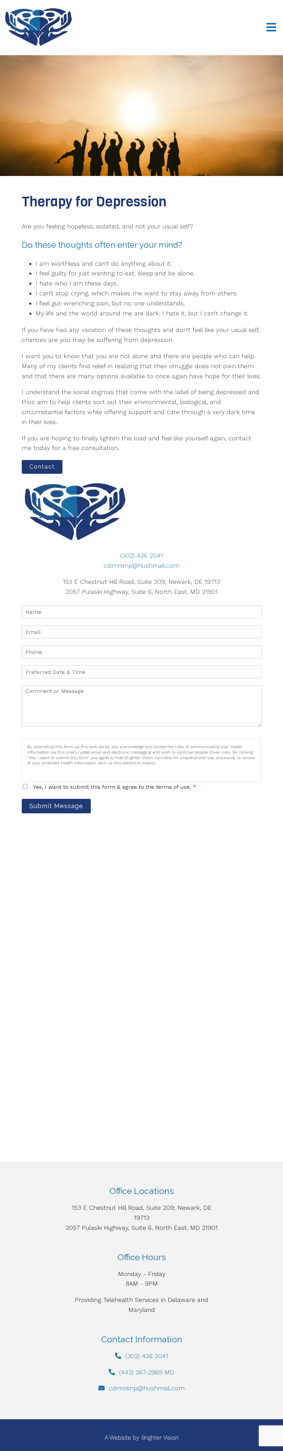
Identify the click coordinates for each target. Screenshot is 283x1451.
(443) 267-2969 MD (146, 1372)
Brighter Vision (159, 1437)
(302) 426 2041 (141, 555)
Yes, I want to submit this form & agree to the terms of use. (114, 787)
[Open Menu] (271, 28)
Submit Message (56, 806)
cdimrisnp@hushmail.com (141, 565)
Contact (42, 466)
